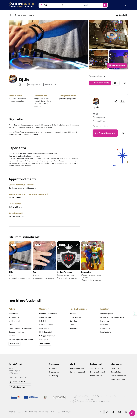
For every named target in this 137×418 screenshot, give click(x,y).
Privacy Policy (116, 368)
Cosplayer (12, 336)
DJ (97, 114)
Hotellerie (104, 325)
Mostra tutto (14, 343)
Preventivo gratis (101, 83)
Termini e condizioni (118, 376)
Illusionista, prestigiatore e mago (21, 339)
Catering (73, 321)
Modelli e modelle (46, 332)
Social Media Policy (118, 379)
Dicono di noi (54, 372)
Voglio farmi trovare (98, 368)
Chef (72, 325)
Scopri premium (96, 376)
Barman (73, 313)
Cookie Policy (116, 372)
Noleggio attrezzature (47, 336)
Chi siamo (53, 368)
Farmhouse (104, 321)
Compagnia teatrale (16, 332)
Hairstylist (43, 321)
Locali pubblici (105, 332)
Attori (11, 325)
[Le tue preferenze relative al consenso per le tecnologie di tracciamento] (135, 313)
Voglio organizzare (77, 368)
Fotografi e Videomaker (48, 313)
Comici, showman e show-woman (21, 328)
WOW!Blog (53, 376)
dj (33, 15)
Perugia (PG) (34, 84)
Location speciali (106, 313)
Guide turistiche (45, 317)
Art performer (14, 317)
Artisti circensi (14, 321)
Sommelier (74, 328)
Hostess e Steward (46, 325)
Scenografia (43, 339)
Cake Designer (75, 317)
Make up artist (44, 328)
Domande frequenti (77, 372)
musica (30, 15)
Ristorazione (105, 328)
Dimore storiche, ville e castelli (112, 317)
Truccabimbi (13, 313)
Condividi (123, 15)
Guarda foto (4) (118, 65)
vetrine (20, 15)
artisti (24, 15)
